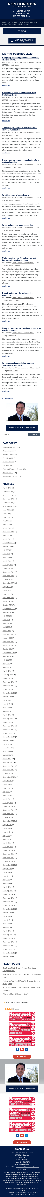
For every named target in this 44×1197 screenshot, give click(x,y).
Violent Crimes (12, 371)
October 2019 (8, 649)
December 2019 (8, 642)
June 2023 (6, 554)
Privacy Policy (26, 1192)
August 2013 (7, 913)
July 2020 (6, 616)
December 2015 (8, 810)
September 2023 (9, 543)
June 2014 (6, 876)
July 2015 (6, 828)
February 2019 (8, 675)
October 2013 (8, 905)
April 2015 (6, 839)
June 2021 (6, 594)
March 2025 (7, 528)
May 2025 (6, 521)
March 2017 (7, 759)
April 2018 (6, 711)
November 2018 (8, 686)
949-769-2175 (19, 16)
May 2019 (6, 664)
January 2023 (8, 568)
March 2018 (7, 715)
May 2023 (6, 557)
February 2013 (8, 934)
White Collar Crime (14, 167)
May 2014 (6, 880)
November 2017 (8, 729)
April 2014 (6, 883)
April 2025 (6, 524)
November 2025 (8, 499)
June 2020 (6, 620)
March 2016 (7, 799)
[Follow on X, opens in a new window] (26, 1135)
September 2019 (9, 653)
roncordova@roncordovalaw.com (27, 1167)
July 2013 (6, 916)
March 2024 (7, 539)
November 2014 (8, 858)
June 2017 (6, 748)
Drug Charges (12, 100)
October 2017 (8, 733)
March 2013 (7, 931)
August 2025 (7, 510)
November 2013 (8, 902)
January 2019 (8, 678)
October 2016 (8, 773)
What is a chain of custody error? (16, 195)
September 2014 (9, 865)
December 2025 (8, 495)
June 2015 (6, 832)
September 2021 (9, 583)
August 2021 (7, 587)
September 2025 (9, 506)
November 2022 (8, 576)
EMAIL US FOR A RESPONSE (23, 428)
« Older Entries (7, 399)
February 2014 (8, 891)
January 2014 (8, 894)
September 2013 (9, 909)
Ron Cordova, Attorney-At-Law (23, 62)
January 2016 (8, 806)
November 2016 (8, 770)
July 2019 (6, 660)
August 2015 (7, 825)
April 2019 (6, 667)
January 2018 (8, 722)
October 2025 (8, 502)
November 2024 (8, 532)
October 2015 (8, 817)
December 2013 (8, 898)
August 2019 (7, 656)
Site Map (17, 1192)
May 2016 (6, 792)
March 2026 (7, 488)
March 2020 (7, 631)
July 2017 (6, 744)
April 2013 (6, 927)
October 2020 (8, 605)
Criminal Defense (13, 135)
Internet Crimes (13, 65)
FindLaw (31, 1194)
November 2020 (8, 601)
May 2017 (6, 751)
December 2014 (8, 854)
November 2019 (8, 645)
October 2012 (8, 949)
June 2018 (6, 704)
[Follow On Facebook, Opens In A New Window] (17, 1049)
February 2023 (8, 565)
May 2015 (6, 836)
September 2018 (9, 693)
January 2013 (8, 938)
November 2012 (8, 945)
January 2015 (8, 850)
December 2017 (8, 726)
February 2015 (8, 847)
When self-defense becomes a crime (17, 225)
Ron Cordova (22, 5)
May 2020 (6, 623)
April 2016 (6, 795)
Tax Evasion (11, 336)
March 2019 (7, 671)
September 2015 (9, 821)
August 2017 (7, 740)
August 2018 (7, 697)
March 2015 (7, 843)
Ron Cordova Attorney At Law (20, 1188)
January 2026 (8, 491)
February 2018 (8, 718)
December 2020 (8, 598)
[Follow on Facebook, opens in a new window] (17, 1135)
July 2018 (6, 700)
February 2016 (8, 803)
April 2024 (6, 535)
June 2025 (6, 517)
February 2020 (8, 634)
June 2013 (6, 920)
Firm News (7, 458)
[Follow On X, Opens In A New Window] (26, 1049)
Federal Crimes (24, 100)
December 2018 (8, 682)
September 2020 (9, 609)
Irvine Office (22, 1169)
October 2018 (8, 689)
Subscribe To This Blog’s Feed (17, 1002)
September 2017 (9, 737)
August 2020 (7, 612)
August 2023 (7, 546)
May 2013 (6, 924)
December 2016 (8, 766)
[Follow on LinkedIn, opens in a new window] (22, 1135)
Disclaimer (9, 1192)
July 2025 (6, 513)
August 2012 (7, 956)
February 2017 (8, 762)
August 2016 (7, 781)
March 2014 (7, 887)
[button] (22, 31)
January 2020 (8, 638)
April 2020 (6, 627)
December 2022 (8, 572)
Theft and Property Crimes (12, 469)
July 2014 (6, 872)
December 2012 (8, 942)
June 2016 (6, 788)
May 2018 (6, 708)
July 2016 (6, 784)
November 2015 (8, 814)
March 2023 (7, 561)
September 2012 (9, 953)
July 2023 (6, 550)
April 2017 (6, 755)
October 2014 (8, 861)
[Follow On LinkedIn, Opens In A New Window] (22, 1049)
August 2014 (7, 869)
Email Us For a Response (23, 1088)
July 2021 (6, 590)
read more (6, 86)
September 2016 (9, 777)
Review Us (22, 1057)
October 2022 (8, 579)
